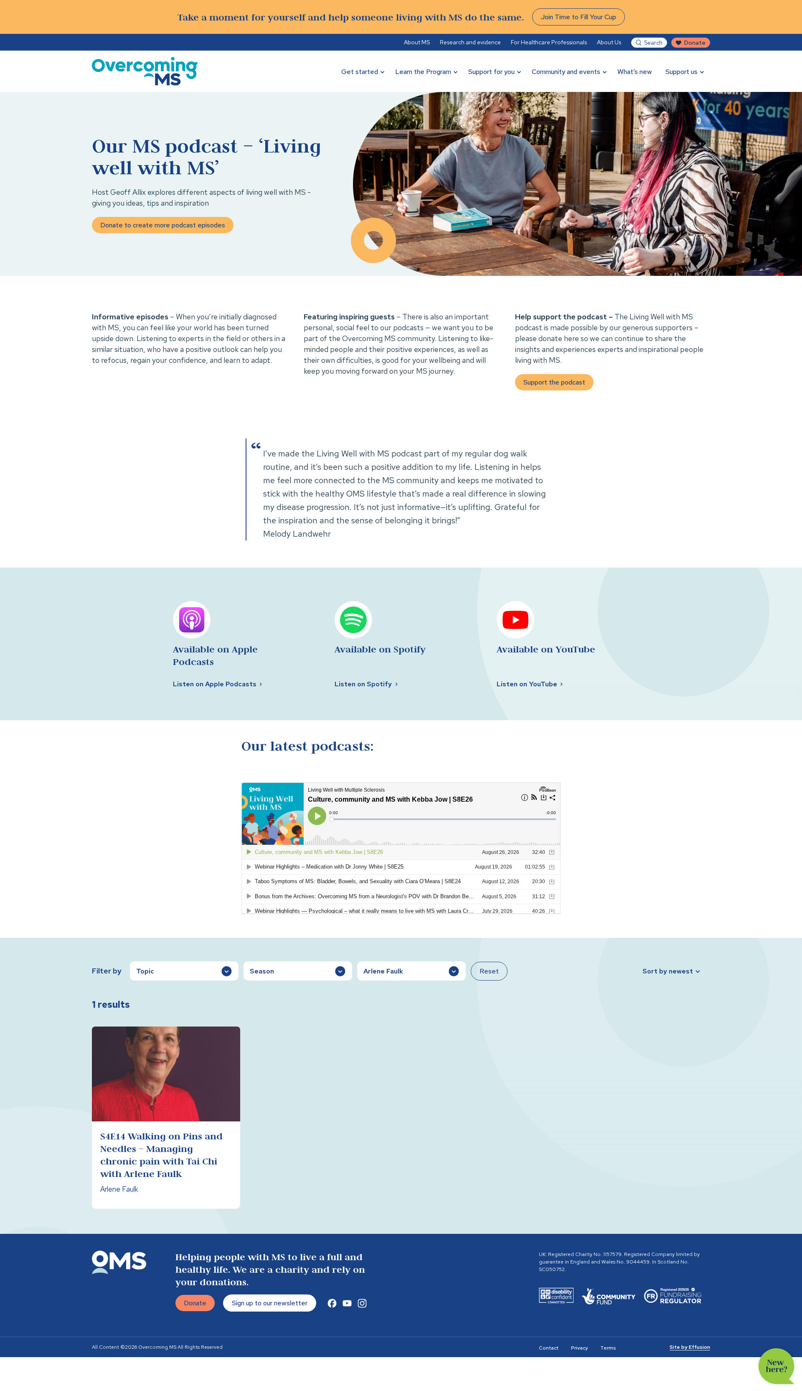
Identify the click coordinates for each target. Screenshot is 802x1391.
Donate (695, 42)
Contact (548, 1348)
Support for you (491, 71)
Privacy (579, 1348)
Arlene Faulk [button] (383, 971)
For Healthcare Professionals (549, 42)
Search (653, 42)
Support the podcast (554, 382)
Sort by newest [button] (667, 971)
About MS (417, 42)
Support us (681, 71)
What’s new (634, 71)
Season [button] (262, 971)
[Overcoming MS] (145, 71)
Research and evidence (470, 42)
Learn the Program (423, 71)
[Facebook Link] (332, 1303)
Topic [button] (145, 971)
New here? (776, 1366)
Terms (608, 1348)
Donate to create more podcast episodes (162, 225)
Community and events (566, 71)
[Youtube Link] (347, 1303)
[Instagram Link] (362, 1303)
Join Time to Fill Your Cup (578, 17)
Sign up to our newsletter (269, 1303)
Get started (359, 71)
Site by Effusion (690, 1347)
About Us (609, 42)
